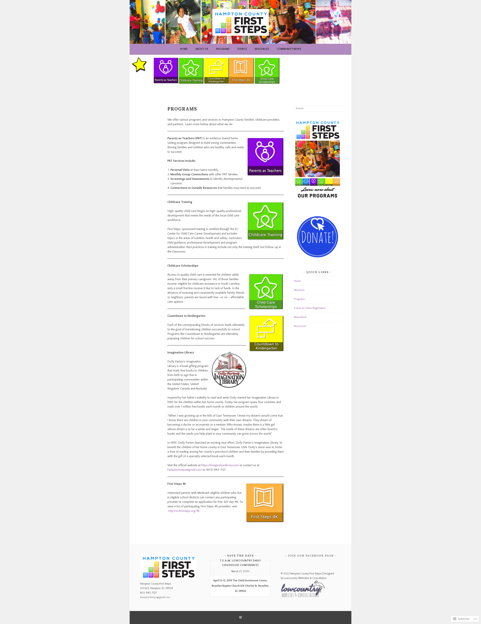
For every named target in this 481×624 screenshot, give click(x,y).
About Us (201, 49)
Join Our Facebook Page (311, 555)
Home (184, 49)
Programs (223, 49)
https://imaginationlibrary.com (220, 465)
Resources (262, 49)
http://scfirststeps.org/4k (184, 511)
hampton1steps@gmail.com (184, 469)
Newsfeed (300, 317)
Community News (289, 49)
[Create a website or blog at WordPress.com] (240, 617)
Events (242, 49)
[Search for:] (317, 108)
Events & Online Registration (310, 308)
